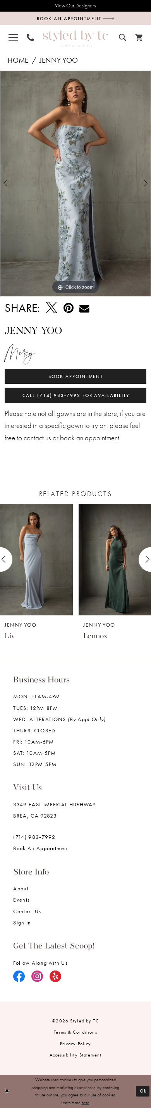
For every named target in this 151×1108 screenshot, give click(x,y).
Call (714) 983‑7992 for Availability (75, 395)
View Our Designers (75, 5)
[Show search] (123, 37)
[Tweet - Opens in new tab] (51, 308)
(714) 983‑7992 (34, 837)
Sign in (22, 922)
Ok (143, 1091)
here (85, 1103)
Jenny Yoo (58, 60)
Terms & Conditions (75, 1032)
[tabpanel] (75, 183)
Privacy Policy (75, 1044)
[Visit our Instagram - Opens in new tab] (37, 977)
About (21, 888)
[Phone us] (30, 37)
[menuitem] (13, 37)
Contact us (27, 911)
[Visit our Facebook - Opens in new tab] (19, 977)
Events (21, 900)
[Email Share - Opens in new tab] (84, 308)
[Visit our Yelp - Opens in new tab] (56, 977)
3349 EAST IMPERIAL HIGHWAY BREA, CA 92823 (54, 810)
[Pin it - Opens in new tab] (68, 308)
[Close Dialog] (7, 1091)
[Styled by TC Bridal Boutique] (75, 38)
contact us (37, 438)
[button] (13, 37)
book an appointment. (90, 438)
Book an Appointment (41, 848)
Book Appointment (75, 376)
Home (18, 60)
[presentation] (36, 559)
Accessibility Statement (75, 1055)
